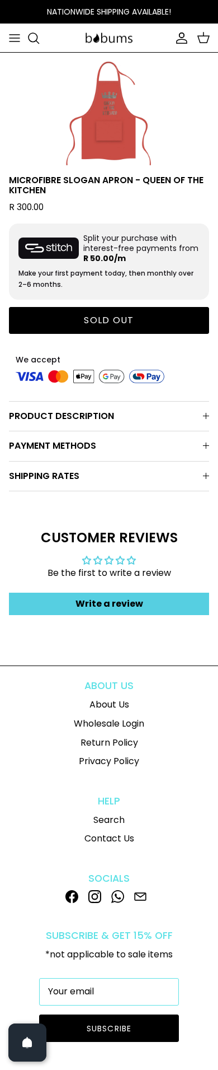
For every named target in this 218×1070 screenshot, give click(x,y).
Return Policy (109, 742)
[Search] (39, 38)
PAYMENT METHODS (52, 445)
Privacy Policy (109, 761)
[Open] (27, 1043)
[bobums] (109, 38)
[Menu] (14, 38)
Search (109, 819)
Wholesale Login (109, 723)
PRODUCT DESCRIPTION (61, 416)
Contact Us (109, 838)
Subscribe (109, 1028)
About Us (109, 704)
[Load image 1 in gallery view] (109, 111)
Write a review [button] (109, 603)
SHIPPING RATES (44, 475)
